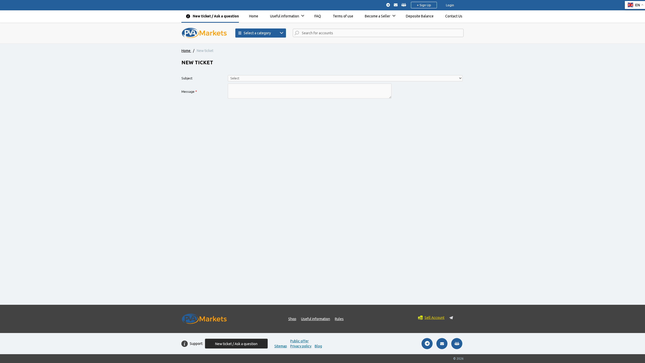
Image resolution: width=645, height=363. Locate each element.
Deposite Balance (420, 16)
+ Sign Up (424, 5)
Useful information (284, 16)
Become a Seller (377, 16)
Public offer (299, 341)
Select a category (257, 33)
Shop (292, 319)
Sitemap (280, 346)
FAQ (317, 16)
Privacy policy (300, 346)
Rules (339, 319)
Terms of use (343, 16)
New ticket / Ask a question (216, 16)
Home (253, 16)
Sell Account (434, 318)
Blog (318, 346)
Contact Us (453, 16)
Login (450, 5)
